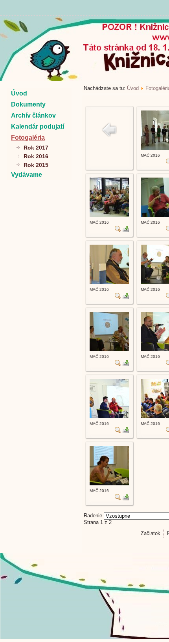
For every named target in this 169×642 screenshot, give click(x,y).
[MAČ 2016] (109, 215)
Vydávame (26, 174)
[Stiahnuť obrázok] (126, 230)
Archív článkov (33, 115)
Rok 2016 (36, 156)
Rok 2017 (36, 147)
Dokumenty (28, 104)
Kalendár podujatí (37, 126)
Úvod (19, 93)
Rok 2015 (36, 165)
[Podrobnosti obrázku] (118, 230)
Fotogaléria (28, 137)
